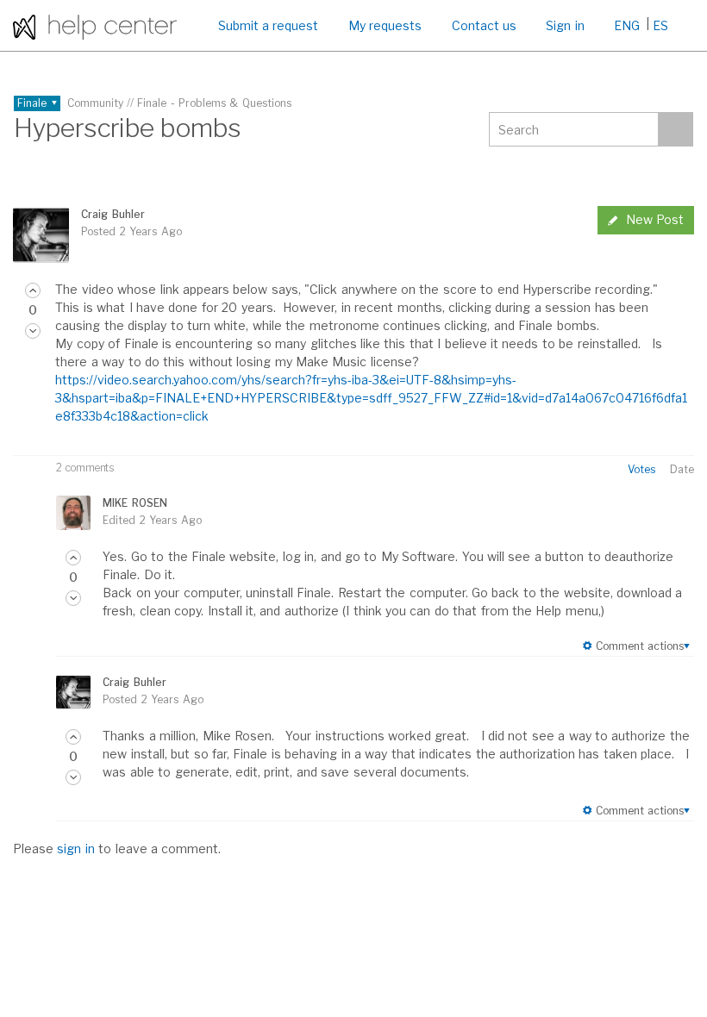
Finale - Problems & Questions (214, 103)
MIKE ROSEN (134, 502)
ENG (627, 25)
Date (682, 469)
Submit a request (268, 25)
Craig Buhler (112, 214)
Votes (641, 469)
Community (95, 103)
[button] (33, 290)
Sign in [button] (565, 25)
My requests (385, 25)
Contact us (484, 25)
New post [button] (655, 219)
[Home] (95, 25)
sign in (75, 848)
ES (660, 25)
